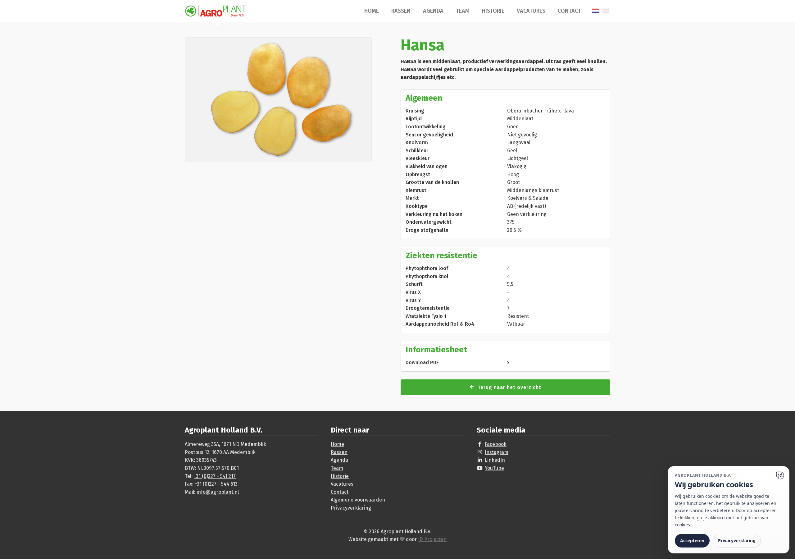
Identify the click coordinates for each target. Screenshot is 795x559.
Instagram (496, 452)
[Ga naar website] (780, 475)
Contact (569, 10)
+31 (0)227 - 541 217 (215, 476)
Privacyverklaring (351, 508)
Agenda (433, 10)
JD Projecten (432, 539)
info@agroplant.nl (218, 492)
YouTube (494, 468)
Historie (493, 10)
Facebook (496, 444)
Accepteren (692, 540)
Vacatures (531, 10)
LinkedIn (495, 460)
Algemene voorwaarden (358, 500)
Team (463, 10)
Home (371, 10)
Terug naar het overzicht (509, 387)
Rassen (401, 10)
